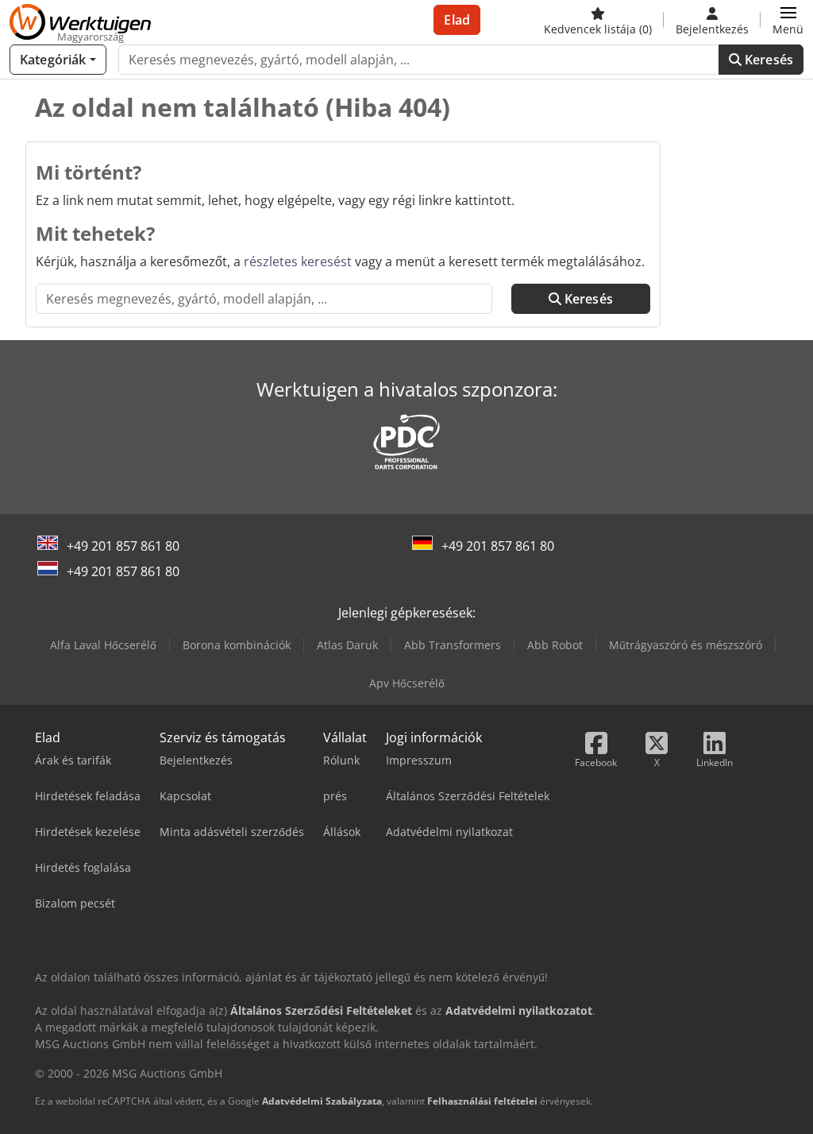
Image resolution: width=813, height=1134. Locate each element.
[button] (788, 20)
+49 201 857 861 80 (123, 546)
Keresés (767, 59)
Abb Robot (555, 644)
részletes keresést (298, 261)
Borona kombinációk (237, 644)
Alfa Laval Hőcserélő (103, 644)
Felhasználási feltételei (482, 1101)
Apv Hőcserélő (407, 683)
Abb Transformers (452, 644)
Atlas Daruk (347, 644)
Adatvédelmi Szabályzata (322, 1101)
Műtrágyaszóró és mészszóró (685, 644)
